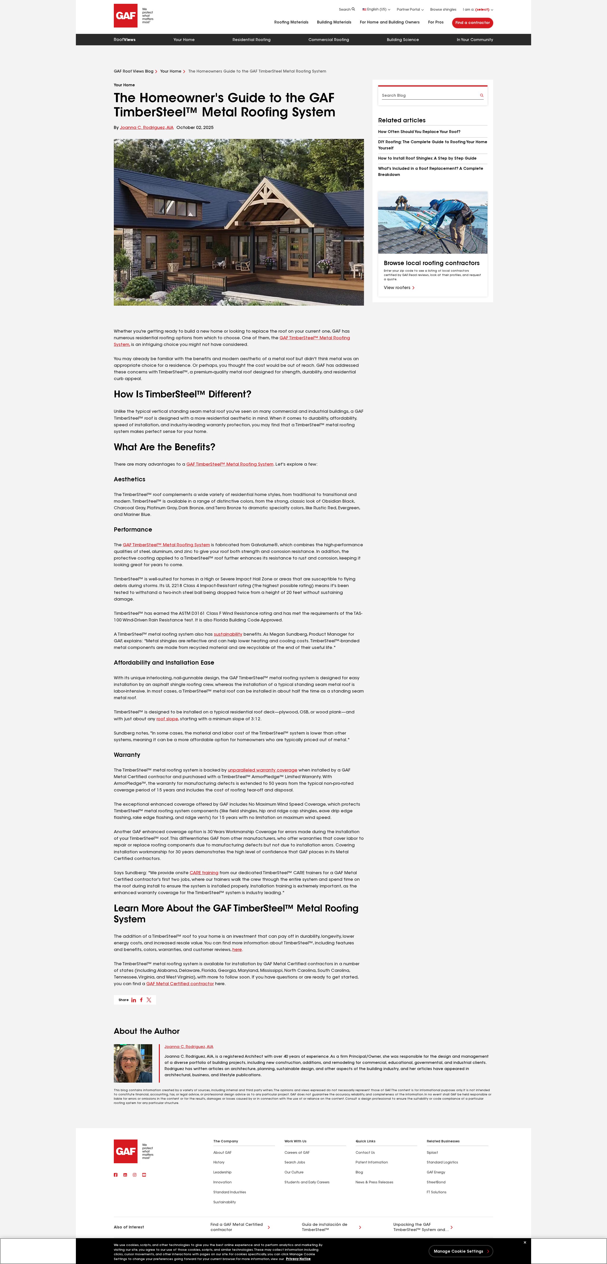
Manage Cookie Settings (458, 1252)
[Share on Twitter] (149, 1000)
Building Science (403, 40)
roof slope (167, 719)
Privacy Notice (298, 1259)
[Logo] (134, 26)
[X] (125, 1175)
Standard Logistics (442, 1162)
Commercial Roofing (328, 40)
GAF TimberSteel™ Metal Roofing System (229, 465)
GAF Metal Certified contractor (180, 984)
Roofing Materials (291, 22)
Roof (125, 40)
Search (345, 10)
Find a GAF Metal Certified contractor (237, 1227)
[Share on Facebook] (141, 1000)
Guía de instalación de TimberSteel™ (324, 1227)
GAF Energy (436, 1172)
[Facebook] (116, 1175)
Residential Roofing (252, 40)
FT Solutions (436, 1192)
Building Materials (334, 22)
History (218, 1162)
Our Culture (294, 1172)
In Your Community (475, 40)
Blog (359, 1172)
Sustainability (224, 1202)
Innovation (222, 1182)
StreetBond (436, 1182)
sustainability (228, 635)
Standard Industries (229, 1192)
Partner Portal (408, 10)
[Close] (525, 1242)
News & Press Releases (374, 1182)
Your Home (184, 40)
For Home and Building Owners (390, 22)
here (237, 950)
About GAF (222, 1153)
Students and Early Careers (307, 1182)
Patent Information (372, 1162)
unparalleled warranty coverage (262, 770)
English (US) (376, 9)
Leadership (222, 1172)
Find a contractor (472, 23)
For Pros (436, 22)
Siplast (432, 1153)
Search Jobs (295, 1162)
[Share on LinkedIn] (133, 1000)
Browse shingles (443, 10)
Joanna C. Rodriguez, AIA (147, 128)
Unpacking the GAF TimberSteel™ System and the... (419, 1228)
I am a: (476, 10)
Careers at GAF (297, 1153)
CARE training (204, 873)
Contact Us (365, 1153)
